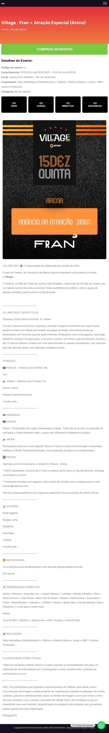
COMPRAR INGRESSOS (55, 49)
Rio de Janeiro (19, 29)
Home (4, 29)
